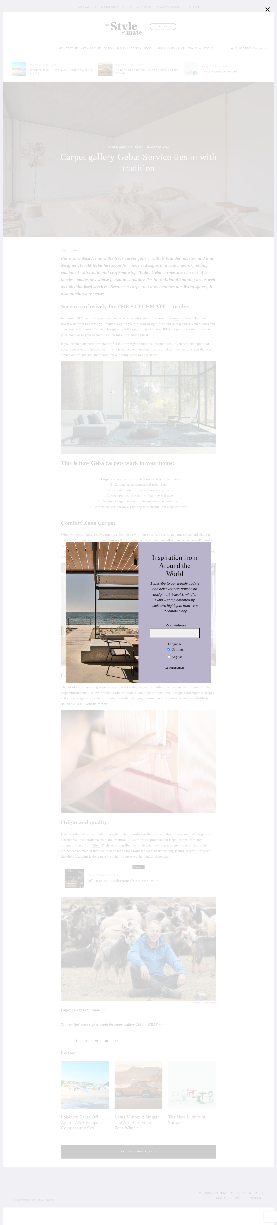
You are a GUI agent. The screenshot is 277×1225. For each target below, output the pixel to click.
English (177, 656)
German (177, 649)
